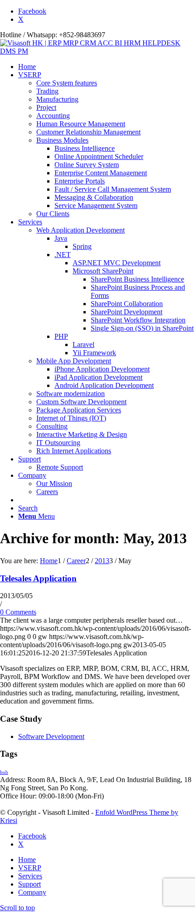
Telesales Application (38, 578)
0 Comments (18, 612)
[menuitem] (106, 67)
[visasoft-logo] (97, 51)
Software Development (51, 736)
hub (4, 772)
